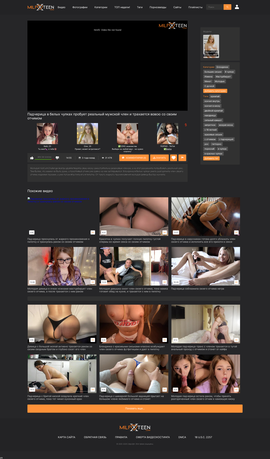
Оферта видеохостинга (153, 437)
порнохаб (209, 148)
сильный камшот (213, 120)
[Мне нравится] (31, 157)
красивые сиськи (213, 134)
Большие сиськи (213, 71)
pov (206, 144)
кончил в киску (212, 106)
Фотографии (79, 7)
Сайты (177, 7)
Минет (208, 81)
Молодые (220, 81)
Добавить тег (211, 158)
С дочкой (209, 86)
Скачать (160, 157)
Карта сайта (66, 437)
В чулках (229, 71)
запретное (210, 125)
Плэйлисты (195, 7)
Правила (121, 437)
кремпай (215, 96)
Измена (208, 76)
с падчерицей (226, 139)
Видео (61, 7)
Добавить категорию (215, 91)
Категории (100, 7)
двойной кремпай (214, 110)
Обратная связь (95, 437)
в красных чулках (213, 153)
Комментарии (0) (136, 158)
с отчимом (210, 139)
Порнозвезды (158, 7)
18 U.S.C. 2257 (203, 437)
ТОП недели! (122, 7)
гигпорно (216, 144)
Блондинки (222, 67)
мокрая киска (226, 125)
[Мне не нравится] (57, 157)
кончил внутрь (212, 101)
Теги (140, 7)
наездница (210, 115)
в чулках (222, 148)
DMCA (182, 437)
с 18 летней (211, 129)
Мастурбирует (223, 76)
